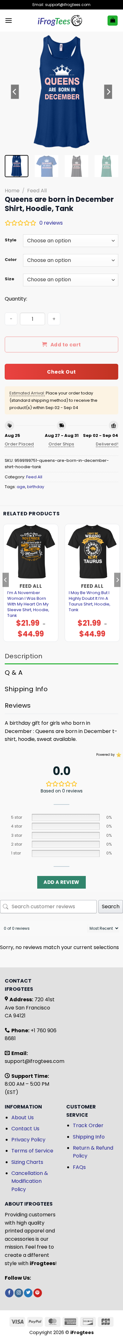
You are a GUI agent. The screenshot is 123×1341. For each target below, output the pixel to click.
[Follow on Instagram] (19, 1292)
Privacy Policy (28, 1139)
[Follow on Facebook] (9, 1292)
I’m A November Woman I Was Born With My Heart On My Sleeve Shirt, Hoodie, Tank (28, 604)
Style (10, 240)
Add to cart (65, 344)
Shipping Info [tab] (26, 689)
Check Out (61, 372)
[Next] (108, 91)
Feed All (37, 190)
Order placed (19, 444)
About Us (22, 1117)
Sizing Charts (27, 1162)
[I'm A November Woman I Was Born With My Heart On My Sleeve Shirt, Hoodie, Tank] (30, 551)
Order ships (61, 444)
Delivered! (107, 444)
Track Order (88, 1125)
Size (9, 279)
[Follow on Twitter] (28, 1292)
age (21, 486)
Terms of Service (32, 1150)
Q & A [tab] (13, 672)
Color (11, 260)
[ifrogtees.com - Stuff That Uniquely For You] (59, 20)
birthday (35, 486)
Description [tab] (23, 656)
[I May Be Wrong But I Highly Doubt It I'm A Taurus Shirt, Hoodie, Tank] (92, 551)
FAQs (79, 1167)
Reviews (18, 705)
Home (12, 190)
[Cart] (113, 21)
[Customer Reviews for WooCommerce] (118, 754)
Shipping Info (89, 1136)
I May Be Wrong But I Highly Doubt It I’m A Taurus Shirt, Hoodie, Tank (89, 601)
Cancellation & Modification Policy (29, 1181)
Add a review (61, 882)
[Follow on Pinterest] (37, 1292)
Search (111, 906)
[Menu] (8, 20)
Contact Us (25, 1128)
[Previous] (14, 91)
